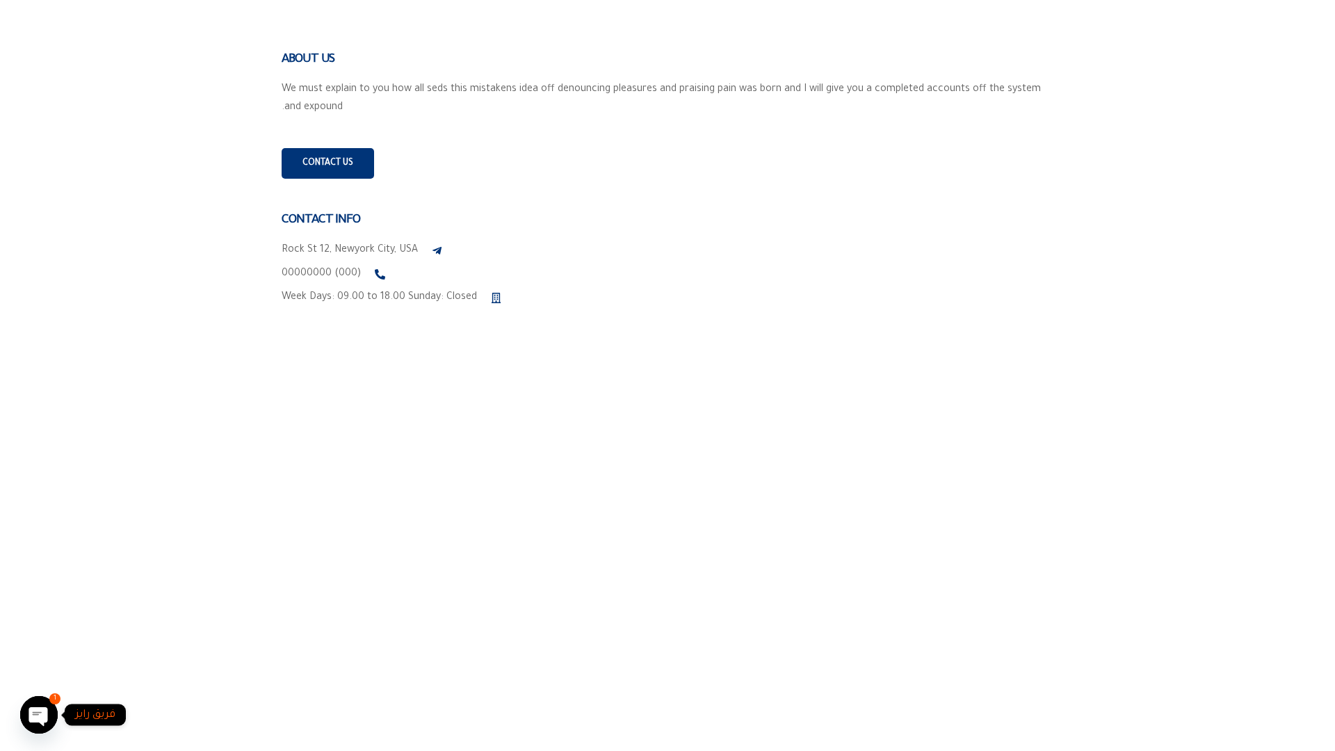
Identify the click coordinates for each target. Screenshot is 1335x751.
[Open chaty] (39, 715)
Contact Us (327, 163)
